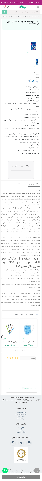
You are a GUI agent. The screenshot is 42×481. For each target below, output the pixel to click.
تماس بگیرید (21, 477)
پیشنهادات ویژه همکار (21, 414)
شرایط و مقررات (21, 416)
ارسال (9, 389)
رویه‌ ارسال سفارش (21, 412)
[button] (25, 350)
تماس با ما (21, 428)
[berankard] (22, 7)
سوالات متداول (21, 419)
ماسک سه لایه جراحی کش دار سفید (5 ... (24, 342)
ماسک (32, 75)
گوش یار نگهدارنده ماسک (10, 342)
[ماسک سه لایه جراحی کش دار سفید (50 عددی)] (29, 329)
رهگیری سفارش (21, 432)
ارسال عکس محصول (30, 388)
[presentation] (37, 337)
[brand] (33, 81)
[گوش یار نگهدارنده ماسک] (10, 329)
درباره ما (21, 430)
